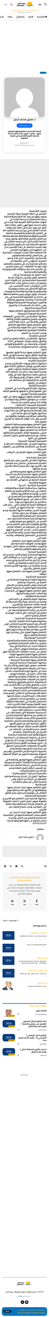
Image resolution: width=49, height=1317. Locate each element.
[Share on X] (21, 866)
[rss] (12, 903)
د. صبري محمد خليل (26, 837)
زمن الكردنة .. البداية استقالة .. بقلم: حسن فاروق (33, 974)
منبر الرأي (43, 73)
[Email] (16, 866)
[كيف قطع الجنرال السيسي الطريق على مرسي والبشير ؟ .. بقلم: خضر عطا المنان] (9, 1023)
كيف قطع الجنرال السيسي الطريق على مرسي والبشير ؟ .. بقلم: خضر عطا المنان (33, 1023)
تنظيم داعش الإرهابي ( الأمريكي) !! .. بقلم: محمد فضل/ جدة (32, 1037)
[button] (7, 1311)
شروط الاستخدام (23, 1312)
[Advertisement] (24, 44)
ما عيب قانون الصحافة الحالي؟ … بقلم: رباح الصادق (32, 1050)
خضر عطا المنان (42, 1030)
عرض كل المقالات (23, 125)
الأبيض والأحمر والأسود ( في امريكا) (36, 945)
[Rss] (22, 1302)
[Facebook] (37, 903)
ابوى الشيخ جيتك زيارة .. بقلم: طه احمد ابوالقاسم (33, 936)
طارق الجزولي (43, 1044)
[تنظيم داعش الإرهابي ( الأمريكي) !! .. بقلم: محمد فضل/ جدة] (9, 1037)
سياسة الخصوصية (38, 1312)
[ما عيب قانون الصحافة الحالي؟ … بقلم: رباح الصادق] (9, 1051)
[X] (24, 903)
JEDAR (20, 1296)
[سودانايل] (26, 4)
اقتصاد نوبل (41, 1010)
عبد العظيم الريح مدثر (41, 1014)
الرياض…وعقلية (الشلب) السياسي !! (37, 986)
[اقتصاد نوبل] (9, 1013)
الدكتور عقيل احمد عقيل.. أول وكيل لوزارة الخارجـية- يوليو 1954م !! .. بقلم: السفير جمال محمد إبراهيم (32, 962)
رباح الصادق (43, 1055)
